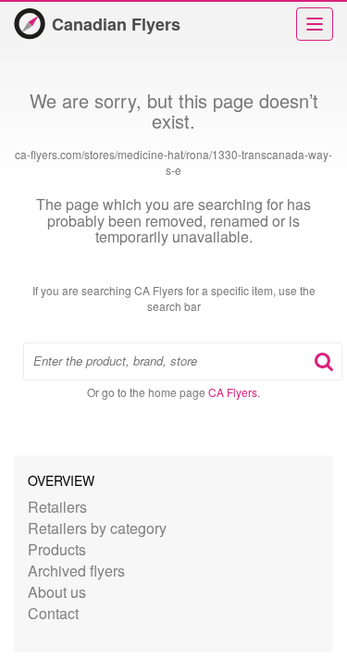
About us (57, 592)
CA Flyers (232, 392)
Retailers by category (97, 528)
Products (57, 549)
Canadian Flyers (116, 24)
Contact (53, 613)
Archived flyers (76, 570)
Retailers (57, 506)
